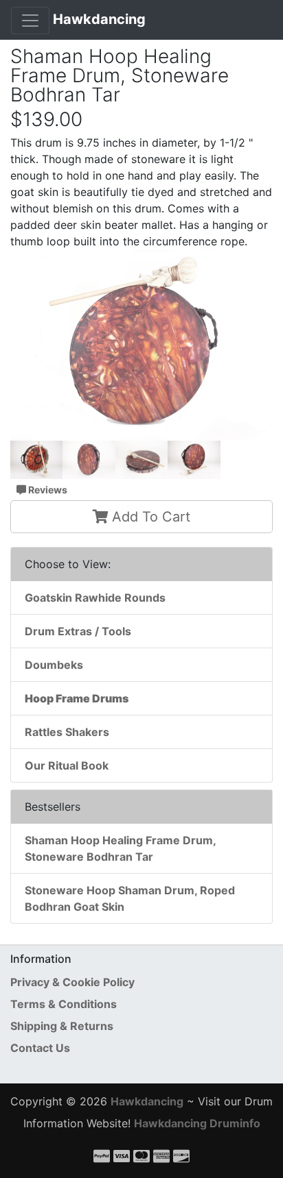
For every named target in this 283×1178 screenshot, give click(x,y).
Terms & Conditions (63, 1004)
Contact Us (40, 1048)
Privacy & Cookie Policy (72, 982)
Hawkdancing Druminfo (197, 1123)
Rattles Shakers (67, 732)
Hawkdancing (99, 19)
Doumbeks (54, 665)
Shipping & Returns (61, 1026)
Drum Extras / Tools (78, 631)
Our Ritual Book (67, 765)
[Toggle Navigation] (30, 20)
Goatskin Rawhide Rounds (95, 597)
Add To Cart (149, 516)
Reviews (46, 489)
